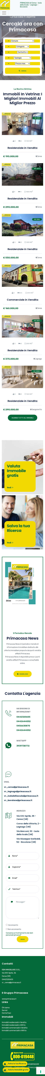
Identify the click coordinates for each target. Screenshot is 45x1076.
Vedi (9, 487)
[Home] (5, 5)
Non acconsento (14, 929)
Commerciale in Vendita (22, 299)
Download (23, 674)
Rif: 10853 (37, 371)
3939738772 (23, 746)
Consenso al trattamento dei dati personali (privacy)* (19, 934)
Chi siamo (6, 1008)
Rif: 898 (37, 118)
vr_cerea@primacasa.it (16, 787)
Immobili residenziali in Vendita (14, 1022)
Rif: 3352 (37, 219)
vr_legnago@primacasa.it (17, 791)
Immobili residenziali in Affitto (14, 1025)
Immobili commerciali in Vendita (14, 1028)
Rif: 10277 (37, 270)
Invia (22, 939)
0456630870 (23, 726)
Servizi (4, 1010)
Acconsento (13, 925)
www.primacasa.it (9, 999)
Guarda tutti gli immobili (23, 418)
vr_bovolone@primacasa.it (18, 800)
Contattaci (6, 1013)
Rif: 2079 (37, 168)
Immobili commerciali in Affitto (14, 1030)
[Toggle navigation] (4, 13)
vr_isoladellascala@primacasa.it (21, 796)
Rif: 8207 (37, 320)
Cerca (23, 71)
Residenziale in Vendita (22, 148)
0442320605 (23, 717)
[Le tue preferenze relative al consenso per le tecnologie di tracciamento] (40, 1071)
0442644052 (23, 721)
